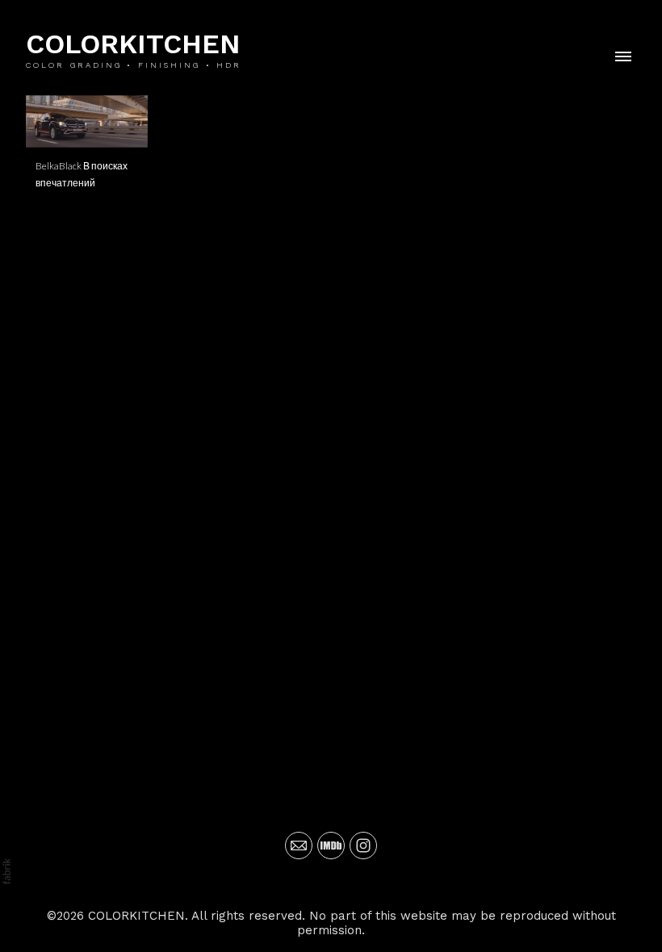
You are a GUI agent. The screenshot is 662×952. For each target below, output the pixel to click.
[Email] (298, 845)
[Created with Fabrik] (6, 871)
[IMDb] (331, 845)
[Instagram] (363, 845)
